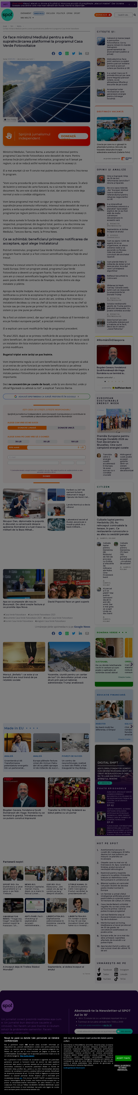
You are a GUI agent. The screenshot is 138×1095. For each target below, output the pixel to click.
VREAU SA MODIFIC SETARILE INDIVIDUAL (122, 1067)
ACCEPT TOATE (123, 1058)
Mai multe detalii (27, 1056)
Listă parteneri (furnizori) (74, 1068)
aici (21, 1078)
